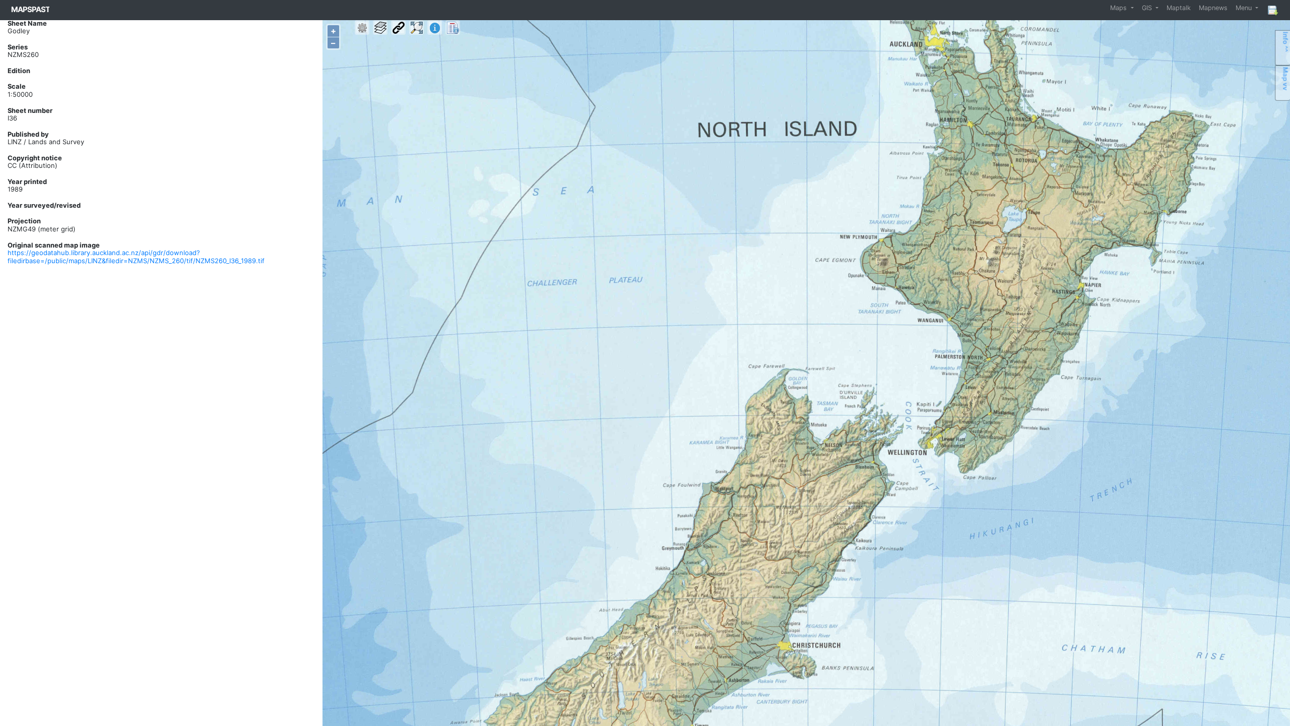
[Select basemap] (380, 27)
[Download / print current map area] (1272, 10)
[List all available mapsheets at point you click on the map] (453, 27)
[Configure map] (362, 27)
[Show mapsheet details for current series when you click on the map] (434, 27)
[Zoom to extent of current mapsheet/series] (416, 27)
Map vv (1285, 79)
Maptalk (1179, 8)
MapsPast (30, 9)
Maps (1119, 8)
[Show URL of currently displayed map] (398, 27)
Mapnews (1213, 8)
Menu (1245, 8)
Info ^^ (1285, 42)
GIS (1148, 8)
